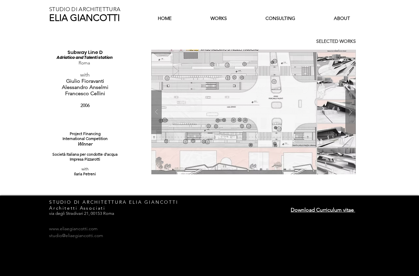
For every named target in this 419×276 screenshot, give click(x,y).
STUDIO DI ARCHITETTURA (84, 9)
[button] (253, 112)
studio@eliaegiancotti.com (76, 235)
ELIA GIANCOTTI (84, 17)
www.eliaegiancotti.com (73, 229)
